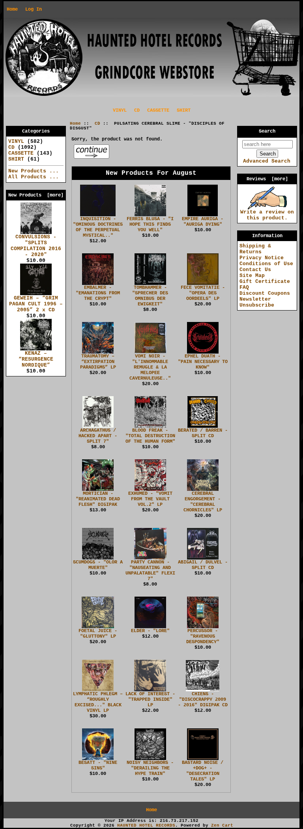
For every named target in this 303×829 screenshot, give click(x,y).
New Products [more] (36, 195)
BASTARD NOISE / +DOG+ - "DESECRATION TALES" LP (202, 771)
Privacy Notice (261, 258)
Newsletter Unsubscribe (256, 302)
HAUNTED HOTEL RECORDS (146, 825)
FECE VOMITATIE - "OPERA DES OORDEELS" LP (203, 293)
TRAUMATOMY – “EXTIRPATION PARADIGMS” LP (98, 362)
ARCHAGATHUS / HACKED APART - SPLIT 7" (98, 436)
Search (267, 131)
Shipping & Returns (255, 249)
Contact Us (255, 270)
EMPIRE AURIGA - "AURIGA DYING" (202, 221)
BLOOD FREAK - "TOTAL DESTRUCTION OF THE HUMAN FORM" (150, 436)
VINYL (120, 110)
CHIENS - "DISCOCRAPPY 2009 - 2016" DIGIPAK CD (203, 699)
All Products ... (33, 177)
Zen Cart (222, 825)
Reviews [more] (267, 179)
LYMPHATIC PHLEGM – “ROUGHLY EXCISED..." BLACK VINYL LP (98, 702)
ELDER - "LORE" (150, 631)
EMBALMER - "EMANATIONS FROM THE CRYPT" (98, 293)
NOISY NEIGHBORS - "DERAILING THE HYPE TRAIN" (150, 768)
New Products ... (33, 171)
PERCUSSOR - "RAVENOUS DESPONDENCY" (202, 636)
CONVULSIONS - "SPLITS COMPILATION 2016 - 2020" (36, 246)
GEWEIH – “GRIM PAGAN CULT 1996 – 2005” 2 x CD (36, 304)
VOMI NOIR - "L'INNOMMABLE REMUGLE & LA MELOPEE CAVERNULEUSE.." (150, 367)
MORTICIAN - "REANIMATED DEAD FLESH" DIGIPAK (98, 499)
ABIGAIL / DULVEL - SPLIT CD (203, 565)
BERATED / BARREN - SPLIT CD (203, 433)
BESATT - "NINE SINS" (98, 765)
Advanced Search (266, 161)
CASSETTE (158, 110)
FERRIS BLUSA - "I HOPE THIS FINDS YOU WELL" (150, 224)
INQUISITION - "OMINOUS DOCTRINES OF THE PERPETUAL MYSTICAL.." (98, 227)
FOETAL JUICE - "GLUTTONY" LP (98, 633)
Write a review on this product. (267, 215)
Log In (33, 9)
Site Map (252, 276)
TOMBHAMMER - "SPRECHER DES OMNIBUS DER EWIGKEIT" (150, 296)
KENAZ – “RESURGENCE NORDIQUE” (36, 359)
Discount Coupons (264, 293)
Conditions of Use (266, 264)
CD (97, 123)
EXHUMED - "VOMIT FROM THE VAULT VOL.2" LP (150, 499)
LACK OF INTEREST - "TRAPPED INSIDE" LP (150, 699)
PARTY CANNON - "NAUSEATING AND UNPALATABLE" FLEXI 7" (150, 571)
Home (12, 9)
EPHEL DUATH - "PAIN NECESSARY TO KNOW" (203, 362)
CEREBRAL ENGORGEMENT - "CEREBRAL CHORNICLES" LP (202, 502)
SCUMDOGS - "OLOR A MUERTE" (98, 565)
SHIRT (184, 110)
